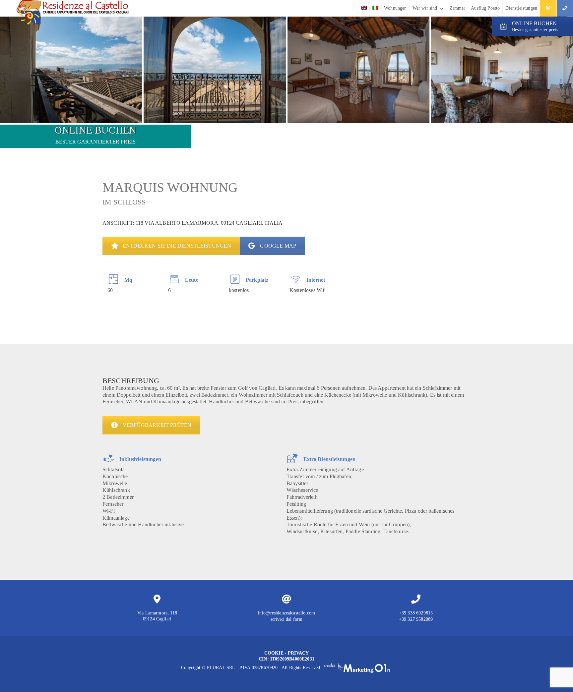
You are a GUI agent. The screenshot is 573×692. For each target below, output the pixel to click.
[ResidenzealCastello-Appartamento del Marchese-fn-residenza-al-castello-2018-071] (71, 70)
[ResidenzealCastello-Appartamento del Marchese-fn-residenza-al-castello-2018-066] (215, 70)
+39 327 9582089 (416, 619)
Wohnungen (395, 8)
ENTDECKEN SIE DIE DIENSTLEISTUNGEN (177, 246)
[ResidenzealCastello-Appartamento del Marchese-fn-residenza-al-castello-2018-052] (502, 70)
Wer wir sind (425, 8)
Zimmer (457, 8)
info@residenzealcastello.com (286, 612)
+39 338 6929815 (416, 612)
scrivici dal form (287, 619)
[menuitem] (363, 8)
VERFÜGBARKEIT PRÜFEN (157, 425)
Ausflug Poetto (485, 8)
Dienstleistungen (521, 8)
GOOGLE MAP (278, 246)
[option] (132, 283)
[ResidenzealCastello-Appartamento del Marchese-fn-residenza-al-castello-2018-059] (358, 70)
